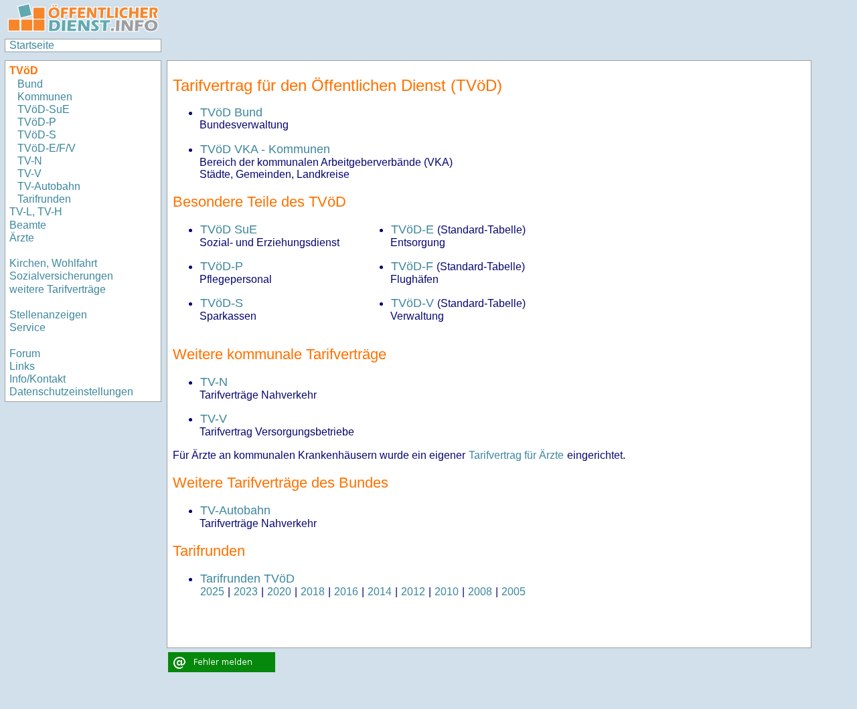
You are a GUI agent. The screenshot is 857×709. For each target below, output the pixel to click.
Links (22, 366)
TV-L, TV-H (35, 211)
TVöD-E (412, 229)
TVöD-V (412, 303)
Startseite (31, 45)
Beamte (27, 225)
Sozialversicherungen (61, 276)
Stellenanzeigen (48, 314)
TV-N (29, 161)
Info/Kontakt (37, 379)
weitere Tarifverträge (57, 289)
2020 (279, 591)
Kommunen (46, 96)
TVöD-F (412, 266)
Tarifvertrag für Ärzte (516, 455)
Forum (24, 353)
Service (27, 327)
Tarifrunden (44, 199)
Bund (30, 84)
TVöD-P (36, 122)
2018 (313, 591)
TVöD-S (36, 134)
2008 (480, 591)
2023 (246, 591)
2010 (447, 591)
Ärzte (21, 237)
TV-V (29, 173)
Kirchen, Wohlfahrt (53, 263)
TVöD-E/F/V (46, 148)
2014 (380, 591)
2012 (413, 591)
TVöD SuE (228, 229)
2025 (212, 591)
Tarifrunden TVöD (247, 578)
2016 (346, 591)
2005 (513, 591)
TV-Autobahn (48, 186)
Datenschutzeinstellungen (71, 391)
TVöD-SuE (43, 109)
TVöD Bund (231, 112)
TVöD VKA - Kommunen (265, 149)
